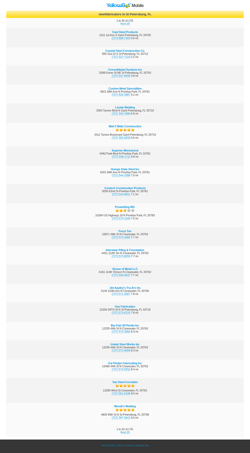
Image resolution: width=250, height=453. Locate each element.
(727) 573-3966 (121, 331)
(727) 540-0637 (121, 275)
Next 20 (125, 23)
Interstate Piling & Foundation (125, 250)
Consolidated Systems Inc (125, 69)
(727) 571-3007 (121, 294)
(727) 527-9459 (121, 75)
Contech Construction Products (125, 188)
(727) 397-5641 (121, 417)
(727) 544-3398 (121, 175)
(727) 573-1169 (121, 218)
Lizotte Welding (125, 107)
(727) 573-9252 (121, 369)
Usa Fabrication (125, 306)
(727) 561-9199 (121, 393)
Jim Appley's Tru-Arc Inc (125, 287)
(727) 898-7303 (121, 38)
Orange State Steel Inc (125, 169)
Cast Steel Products (125, 32)
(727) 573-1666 (121, 237)
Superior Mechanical (125, 150)
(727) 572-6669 (121, 350)
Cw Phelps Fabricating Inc (125, 363)
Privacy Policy (108, 445)
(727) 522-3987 (121, 94)
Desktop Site (142, 445)
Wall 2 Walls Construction (125, 126)
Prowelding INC (125, 207)
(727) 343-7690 (121, 113)
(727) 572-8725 (121, 312)
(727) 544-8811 (121, 194)
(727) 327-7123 (121, 56)
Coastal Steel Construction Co (125, 50)
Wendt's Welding (125, 406)
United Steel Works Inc (125, 344)
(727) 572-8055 (121, 256)
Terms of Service (125, 445)
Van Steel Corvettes (125, 382)
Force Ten (125, 231)
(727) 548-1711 (121, 156)
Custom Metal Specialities (125, 88)
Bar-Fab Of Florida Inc (125, 325)
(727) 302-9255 (121, 137)
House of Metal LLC (125, 269)
